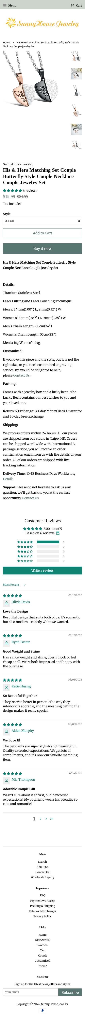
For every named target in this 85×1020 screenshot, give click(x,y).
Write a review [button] (42, 570)
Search (42, 861)
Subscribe (70, 992)
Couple (42, 955)
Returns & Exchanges (42, 911)
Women (43, 945)
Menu (12, 5)
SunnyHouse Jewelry (54, 1004)
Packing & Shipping (42, 906)
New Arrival (42, 940)
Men (42, 950)
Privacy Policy (42, 916)
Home (6, 42)
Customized (42, 960)
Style (6, 214)
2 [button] (41, 819)
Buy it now (42, 248)
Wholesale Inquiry (42, 877)
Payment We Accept (42, 901)
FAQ (42, 895)
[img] (12, 596)
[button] (13, 191)
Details (8, 479)
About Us (42, 867)
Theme (42, 966)
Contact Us (21, 375)
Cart (79, 5)
